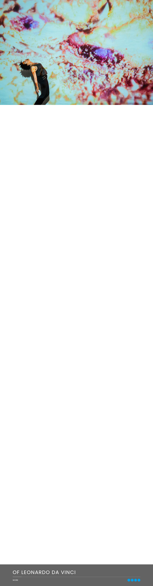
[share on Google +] (135, 580)
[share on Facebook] (128, 580)
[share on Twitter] (132, 580)
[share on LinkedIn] (139, 580)
